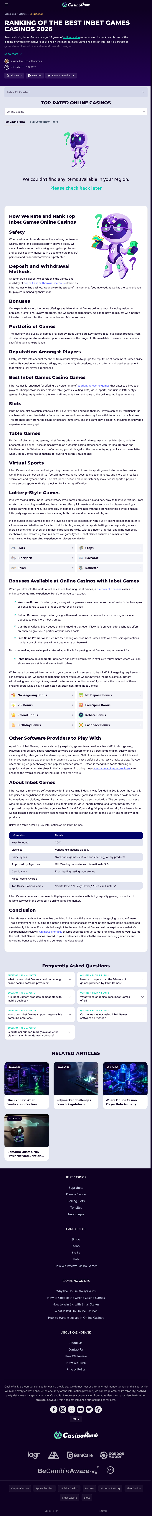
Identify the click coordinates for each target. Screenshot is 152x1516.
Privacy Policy (75, 1369)
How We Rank (75, 1363)
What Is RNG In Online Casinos (75, 1311)
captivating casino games (93, 385)
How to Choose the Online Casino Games (75, 1298)
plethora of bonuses (109, 589)
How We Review (75, 1356)
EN (73, 1419)
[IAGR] (33, 1455)
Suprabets (75, 1188)
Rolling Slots (75, 1201)
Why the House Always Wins (75, 1291)
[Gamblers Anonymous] (53, 1455)
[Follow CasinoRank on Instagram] (62, 1409)
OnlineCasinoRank (50, 931)
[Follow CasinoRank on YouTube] (79, 1409)
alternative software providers (111, 768)
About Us (75, 1343)
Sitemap (102, 1510)
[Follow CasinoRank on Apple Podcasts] (97, 1409)
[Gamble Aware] (67, 1470)
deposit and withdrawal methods (44, 283)
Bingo (75, 1239)
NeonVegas (75, 1214)
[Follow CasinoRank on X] (71, 1409)
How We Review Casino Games (75, 1266)
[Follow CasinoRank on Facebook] (53, 1409)
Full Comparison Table (44, 121)
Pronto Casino (75, 1194)
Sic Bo (75, 1253)
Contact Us (75, 1349)
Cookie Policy (50, 1510)
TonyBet (75, 1208)
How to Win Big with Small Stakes (75, 1304)
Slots (75, 1259)
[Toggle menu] (6, 4)
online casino (71, 37)
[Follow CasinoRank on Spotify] (88, 1409)
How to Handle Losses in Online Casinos (75, 1318)
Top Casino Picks (14, 121)
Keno (75, 1246)
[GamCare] (79, 1455)
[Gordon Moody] (111, 1455)
